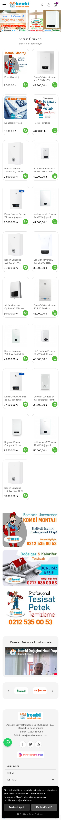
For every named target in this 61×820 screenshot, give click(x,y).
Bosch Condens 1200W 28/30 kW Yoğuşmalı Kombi (13, 489)
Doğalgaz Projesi (13, 122)
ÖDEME (11, 773)
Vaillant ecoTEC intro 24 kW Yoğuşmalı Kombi (45, 216)
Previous (8, 690)
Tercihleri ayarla (17, 807)
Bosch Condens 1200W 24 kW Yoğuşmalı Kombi (13, 261)
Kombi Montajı (11, 77)
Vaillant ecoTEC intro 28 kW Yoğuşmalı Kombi (45, 444)
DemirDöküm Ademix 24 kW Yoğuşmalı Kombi (15, 216)
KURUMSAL (13, 766)
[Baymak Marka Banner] (21, 690)
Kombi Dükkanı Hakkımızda (31, 642)
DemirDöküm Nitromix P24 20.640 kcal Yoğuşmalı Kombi (45, 307)
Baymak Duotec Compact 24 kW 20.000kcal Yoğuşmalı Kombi (15, 444)
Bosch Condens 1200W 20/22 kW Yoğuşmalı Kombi (13, 170)
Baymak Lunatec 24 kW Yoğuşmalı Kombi (44, 398)
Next (52, 690)
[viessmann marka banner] (40, 690)
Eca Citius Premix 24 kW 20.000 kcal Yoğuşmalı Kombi (44, 261)
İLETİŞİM (11, 779)
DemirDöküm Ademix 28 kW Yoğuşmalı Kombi (15, 398)
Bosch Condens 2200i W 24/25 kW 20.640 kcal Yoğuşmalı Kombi (15, 353)
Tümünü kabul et (44, 807)
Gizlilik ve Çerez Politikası (31, 814)
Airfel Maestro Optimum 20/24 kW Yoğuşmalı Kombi (14, 307)
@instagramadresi (33, 754)
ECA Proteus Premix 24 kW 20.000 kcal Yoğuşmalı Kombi (44, 170)
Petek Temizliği (42, 122)
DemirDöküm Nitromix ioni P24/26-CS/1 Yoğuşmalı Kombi (45, 79)
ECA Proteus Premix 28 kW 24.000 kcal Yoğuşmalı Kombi (44, 353)
